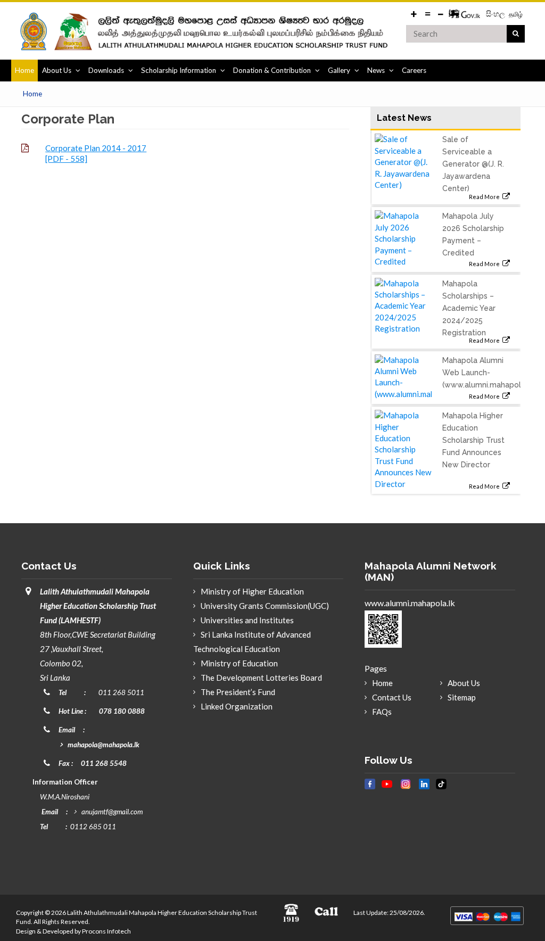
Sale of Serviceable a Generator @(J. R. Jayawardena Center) (473, 164)
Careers (414, 70)
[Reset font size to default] (427, 13)
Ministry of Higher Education (252, 591)
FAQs (382, 711)
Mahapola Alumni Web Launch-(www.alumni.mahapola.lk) (488, 372)
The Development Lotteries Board (261, 677)
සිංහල (496, 13)
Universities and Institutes (247, 620)
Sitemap (462, 697)
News (376, 70)
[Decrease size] (440, 13)
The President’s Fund (238, 692)
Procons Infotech (106, 931)
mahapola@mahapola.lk (103, 744)
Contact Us (391, 697)
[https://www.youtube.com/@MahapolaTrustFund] (387, 789)
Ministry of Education (239, 663)
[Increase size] (414, 13)
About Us (56, 70)
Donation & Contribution (272, 70)
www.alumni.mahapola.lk (410, 603)
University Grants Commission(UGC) (265, 605)
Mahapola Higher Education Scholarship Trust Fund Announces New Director (473, 440)
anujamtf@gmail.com (112, 811)
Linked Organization (236, 706)
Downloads (106, 70)
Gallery (339, 70)
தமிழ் (516, 14)
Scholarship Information (178, 70)
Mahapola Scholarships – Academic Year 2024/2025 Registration (469, 308)
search (516, 34)
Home (24, 70)
